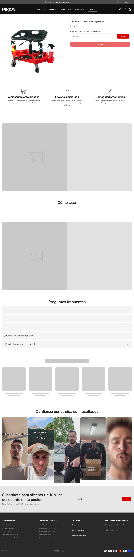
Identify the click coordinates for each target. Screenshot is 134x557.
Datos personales (78, 530)
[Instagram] (118, 2)
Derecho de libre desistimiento (12, 538)
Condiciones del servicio (47, 538)
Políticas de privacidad (47, 528)
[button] (100, 44)
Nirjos (62, 551)
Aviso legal (43, 525)
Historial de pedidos (79, 535)
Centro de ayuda (8, 528)
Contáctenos (6, 531)
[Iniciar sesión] (125, 9)
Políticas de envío (45, 534)
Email (75, 36)
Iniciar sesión (76, 525)
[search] (120, 9)
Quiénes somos (7, 525)
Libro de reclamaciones (10, 534)
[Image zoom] (33, 51)
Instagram (113, 530)
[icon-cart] (129, 9)
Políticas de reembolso (47, 531)
